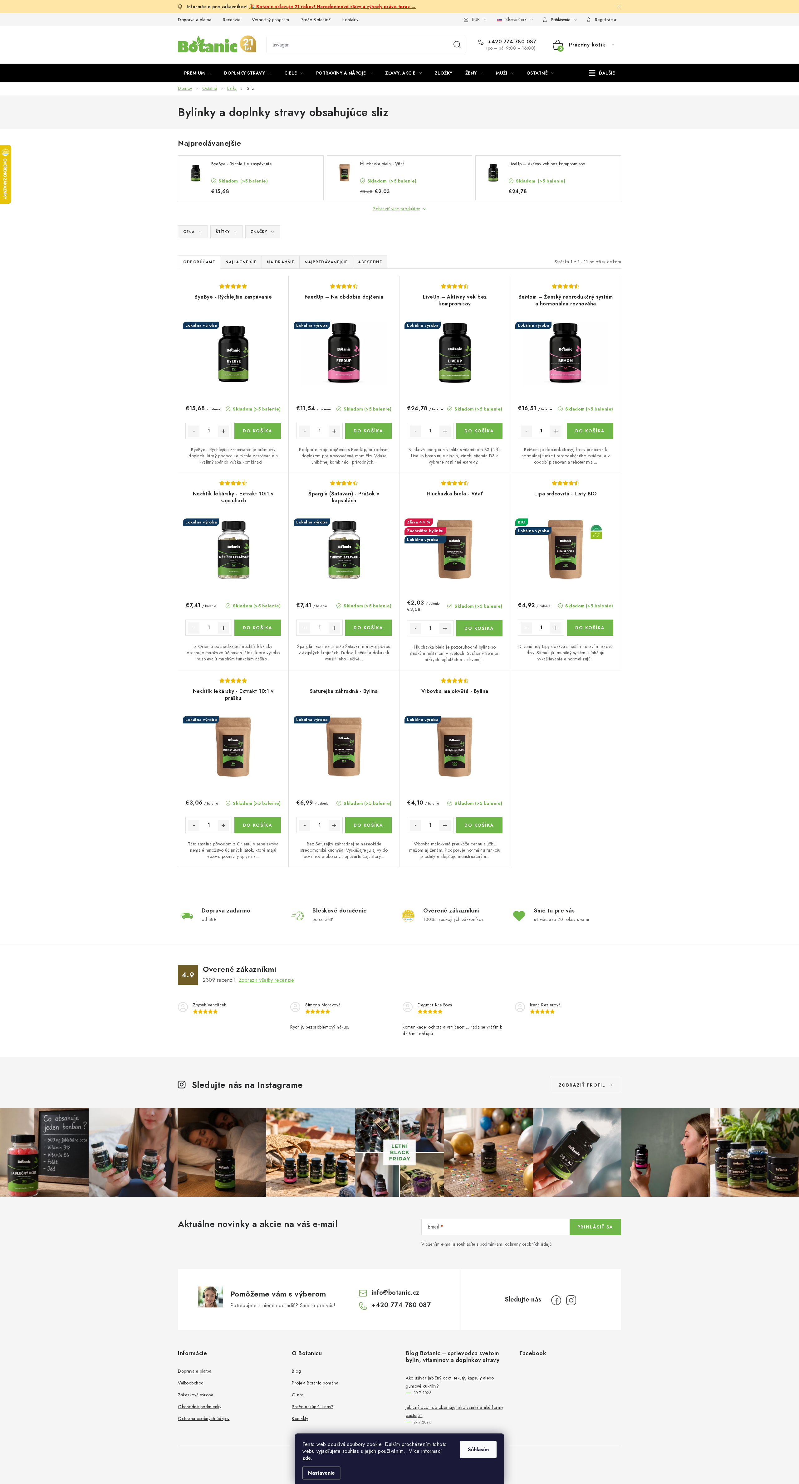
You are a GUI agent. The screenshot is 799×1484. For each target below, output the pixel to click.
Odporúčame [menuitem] (199, 262)
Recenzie (232, 20)
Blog (296, 1371)
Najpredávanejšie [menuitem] (326, 262)
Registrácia (605, 20)
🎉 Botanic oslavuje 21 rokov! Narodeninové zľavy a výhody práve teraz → (332, 6)
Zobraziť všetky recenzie (266, 980)
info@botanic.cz (395, 1292)
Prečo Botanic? (316, 20)
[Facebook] (556, 1300)
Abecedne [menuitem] (370, 262)
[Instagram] (571, 1300)
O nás (298, 1395)
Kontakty (350, 20)
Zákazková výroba (195, 1395)
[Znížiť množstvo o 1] (193, 431)
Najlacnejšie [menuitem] (241, 262)
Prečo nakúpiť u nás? (312, 1407)
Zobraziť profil (582, 1085)
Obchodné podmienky (199, 1407)
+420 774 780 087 (511, 42)
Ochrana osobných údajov (204, 1418)
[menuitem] (198, 73)
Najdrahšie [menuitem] (280, 262)
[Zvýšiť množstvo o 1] (223, 431)
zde (306, 1458)
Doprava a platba (194, 20)
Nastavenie (321, 1473)
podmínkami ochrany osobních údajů (516, 1244)
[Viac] (602, 73)
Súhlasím (478, 1449)
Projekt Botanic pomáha (315, 1383)
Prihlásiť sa (595, 1227)
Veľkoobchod (191, 1383)
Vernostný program (270, 20)
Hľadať (457, 45)
